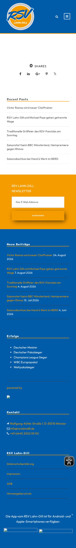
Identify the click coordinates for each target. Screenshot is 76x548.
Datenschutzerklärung (20, 464)
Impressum (13, 474)
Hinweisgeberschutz (19, 493)
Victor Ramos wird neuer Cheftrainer (30, 107)
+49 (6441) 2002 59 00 (24, 433)
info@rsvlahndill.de (22, 428)
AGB (9, 483)
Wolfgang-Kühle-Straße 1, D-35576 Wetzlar (38, 423)
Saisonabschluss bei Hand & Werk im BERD (32, 159)
